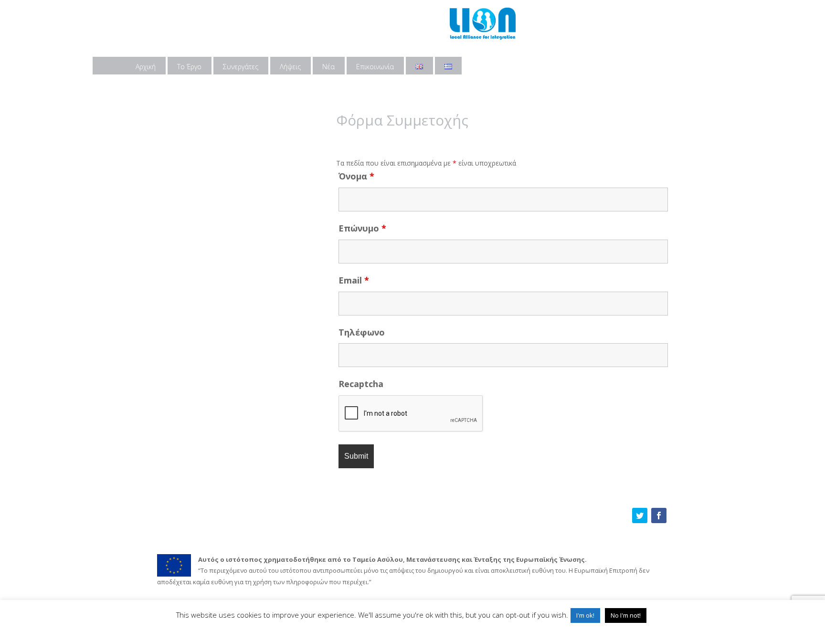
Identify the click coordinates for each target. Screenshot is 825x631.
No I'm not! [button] (626, 615)
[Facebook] (658, 515)
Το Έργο (189, 66)
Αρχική (146, 66)
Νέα (328, 66)
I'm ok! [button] (585, 615)
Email (353, 280)
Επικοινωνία (375, 66)
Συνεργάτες (240, 66)
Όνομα (356, 176)
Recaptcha (360, 383)
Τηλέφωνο (361, 332)
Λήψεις (290, 66)
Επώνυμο (362, 228)
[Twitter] (639, 515)
